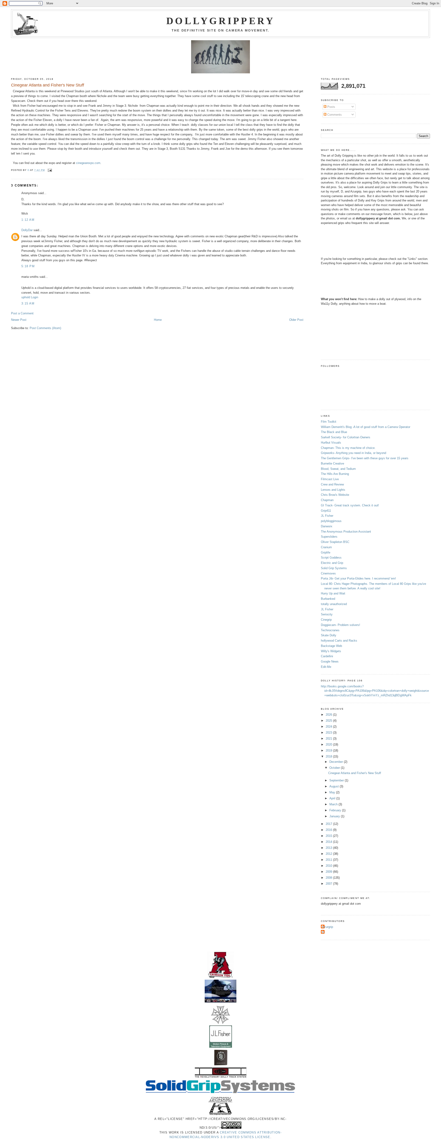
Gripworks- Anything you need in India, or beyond (353, 453)
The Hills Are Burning (335, 474)
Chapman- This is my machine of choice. (348, 448)
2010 (329, 865)
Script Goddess (331, 557)
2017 (329, 824)
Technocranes (330, 630)
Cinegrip (326, 619)
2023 (329, 732)
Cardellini (327, 656)
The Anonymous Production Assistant (346, 531)
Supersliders (329, 536)
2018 (329, 756)
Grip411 (326, 510)
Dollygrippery (220, 21)
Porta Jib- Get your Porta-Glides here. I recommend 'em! (358, 578)
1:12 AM (27, 219)
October (335, 767)
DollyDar (27, 230)
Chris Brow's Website (335, 494)
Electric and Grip (332, 563)
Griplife (325, 552)
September (337, 780)
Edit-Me (326, 667)
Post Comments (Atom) (45, 328)
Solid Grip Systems (334, 568)
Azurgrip (327, 927)
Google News (330, 661)
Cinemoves (328, 573)
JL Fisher (327, 515)
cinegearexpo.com (88, 163)
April (332, 798)
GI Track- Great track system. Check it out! (350, 505)
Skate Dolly (328, 635)
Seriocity (327, 614)
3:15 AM (27, 303)
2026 (329, 714)
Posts (330, 107)
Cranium (326, 547)
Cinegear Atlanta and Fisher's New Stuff (354, 773)
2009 (329, 871)
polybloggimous (331, 521)
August (334, 786)
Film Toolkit (328, 421)
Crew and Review (332, 484)
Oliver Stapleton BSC (335, 542)
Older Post (296, 319)
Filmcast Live (330, 479)
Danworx (326, 526)
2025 (329, 720)
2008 (329, 877)
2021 (329, 738)
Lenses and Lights (333, 489)
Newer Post (18, 319)
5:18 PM (28, 266)
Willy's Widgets (331, 651)
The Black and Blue (334, 432)
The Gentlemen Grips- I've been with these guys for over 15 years (364, 458)
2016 (329, 830)
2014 (329, 842)
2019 (329, 750)
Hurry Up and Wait (333, 593)
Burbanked (328, 598)
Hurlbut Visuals (331, 442)
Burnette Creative (332, 463)
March (334, 804)
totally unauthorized (334, 604)
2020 (329, 744)
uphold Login (29, 297)
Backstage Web (331, 646)
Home (158, 319)
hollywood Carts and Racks (339, 640)
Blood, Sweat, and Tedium (338, 469)
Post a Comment (22, 313)
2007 (329, 883)
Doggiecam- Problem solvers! (340, 625)
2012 (329, 853)
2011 (329, 859)
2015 (329, 836)
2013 (329, 847)
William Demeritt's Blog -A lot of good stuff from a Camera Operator (365, 427)
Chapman (327, 500)
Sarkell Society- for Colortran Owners (345, 437)
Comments (334, 114)
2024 (329, 726)
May (332, 792)
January (335, 816)
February (335, 810)
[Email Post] (50, 170)
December (336, 761)
